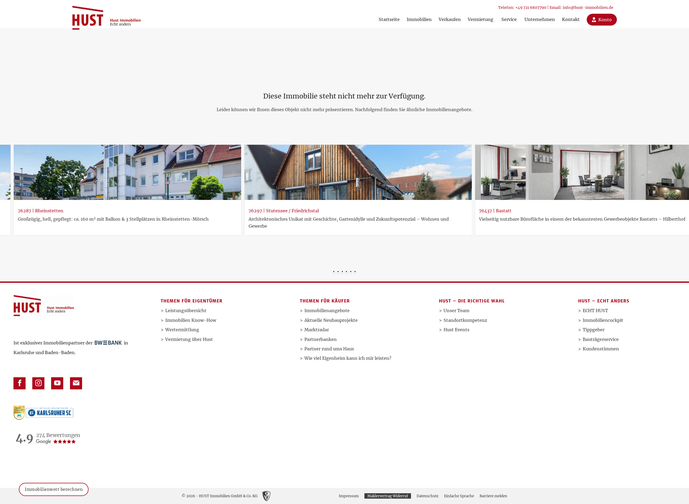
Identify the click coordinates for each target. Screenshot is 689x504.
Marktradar (316, 329)
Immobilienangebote (327, 310)
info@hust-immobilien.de (588, 7)
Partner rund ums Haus (329, 348)
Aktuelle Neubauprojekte (331, 320)
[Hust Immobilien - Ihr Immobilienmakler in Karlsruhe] (106, 16)
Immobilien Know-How (190, 320)
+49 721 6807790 (530, 7)
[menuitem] (389, 14)
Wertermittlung (182, 329)
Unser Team (456, 310)
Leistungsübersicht (185, 310)
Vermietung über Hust (189, 339)
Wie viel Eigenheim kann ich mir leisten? (347, 358)
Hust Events (456, 329)
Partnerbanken (320, 339)
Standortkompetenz (465, 320)
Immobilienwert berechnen (54, 494)
